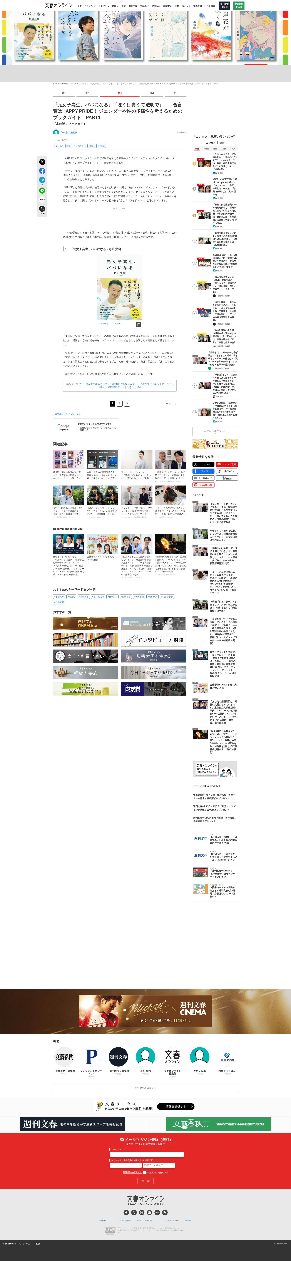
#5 (175, 93)
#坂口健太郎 (98, 596)
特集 (114, 6)
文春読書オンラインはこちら (67, 414)
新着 (79, 6)
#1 (64, 93)
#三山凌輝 (59, 602)
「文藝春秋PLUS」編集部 (220, 368)
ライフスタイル (80, 146)
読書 (177, 6)
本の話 (37, 1244)
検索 (213, 6)
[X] (134, 1212)
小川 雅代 (219, 226)
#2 (87, 93)
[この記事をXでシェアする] (42, 162)
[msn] (157, 1212)
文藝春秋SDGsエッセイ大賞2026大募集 (100, 559)
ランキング (90, 6)
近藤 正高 (219, 173)
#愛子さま (126, 596)
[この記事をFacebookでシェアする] (42, 171)
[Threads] (141, 1212)
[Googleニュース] (149, 1212)
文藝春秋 (144, 6)
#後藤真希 (59, 596)
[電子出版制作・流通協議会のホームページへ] (110, 1230)
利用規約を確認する (132, 1172)
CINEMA (167, 6)
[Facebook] (126, 1212)
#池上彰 (71, 596)
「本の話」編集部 (68, 132)
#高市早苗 (84, 596)
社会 (92, 146)
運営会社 (188, 1220)
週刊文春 (133, 6)
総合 (222, 142)
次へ (168, 403)
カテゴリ (102, 6)
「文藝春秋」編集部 (223, 346)
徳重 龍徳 (219, 396)
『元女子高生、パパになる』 (110, 324)
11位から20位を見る (215, 431)
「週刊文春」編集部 (223, 296)
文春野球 (197, 6)
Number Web (9, 1244)
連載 (123, 6)
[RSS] (165, 1212)
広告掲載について (106, 1220)
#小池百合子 (167, 596)
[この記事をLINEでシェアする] (42, 191)
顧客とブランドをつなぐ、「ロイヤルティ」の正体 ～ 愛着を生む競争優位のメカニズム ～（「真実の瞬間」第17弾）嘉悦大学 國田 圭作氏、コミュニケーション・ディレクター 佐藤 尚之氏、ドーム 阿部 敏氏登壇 (68, 566)
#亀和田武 (152, 596)
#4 (152, 93)
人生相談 (101, 146)
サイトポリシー (172, 1220)
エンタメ (82, 84)
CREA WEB (24, 1244)
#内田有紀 (139, 596)
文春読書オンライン (68, 84)
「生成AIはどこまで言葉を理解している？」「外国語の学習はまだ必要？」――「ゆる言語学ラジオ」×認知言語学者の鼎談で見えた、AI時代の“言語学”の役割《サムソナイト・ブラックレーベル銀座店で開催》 (136, 566)
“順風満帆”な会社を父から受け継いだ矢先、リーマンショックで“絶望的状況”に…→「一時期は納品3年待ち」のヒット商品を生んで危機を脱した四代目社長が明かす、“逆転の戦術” (170, 565)
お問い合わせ (125, 1220)
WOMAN (156, 6)
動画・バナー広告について (148, 1220)
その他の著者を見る (145, 1088)
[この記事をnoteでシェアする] (42, 200)
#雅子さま (112, 596)
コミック (186, 6)
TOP (55, 84)
